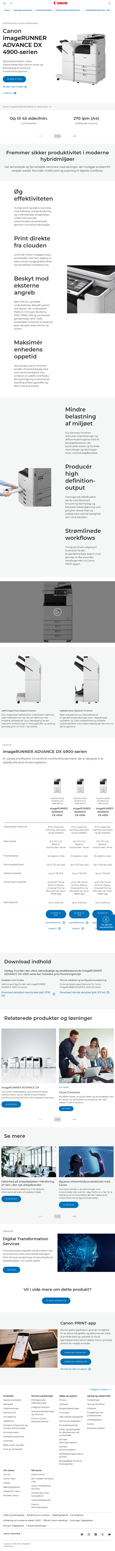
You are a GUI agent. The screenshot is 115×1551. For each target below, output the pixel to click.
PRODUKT (7, 745)
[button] (41, 136)
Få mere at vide (14, 79)
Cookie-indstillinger (36, 1526)
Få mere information (56, 1301)
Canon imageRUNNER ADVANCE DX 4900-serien (25, 107)
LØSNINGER (8, 1231)
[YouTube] (109, 1534)
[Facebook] (82, 1534)
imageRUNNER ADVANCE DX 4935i (82, 812)
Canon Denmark (12, 1533)
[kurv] (4, 3)
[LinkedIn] (96, 1534)
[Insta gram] (89, 1534)
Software (64, 1087)
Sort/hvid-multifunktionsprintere (20, 23)
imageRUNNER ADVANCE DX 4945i (59, 812)
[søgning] (11, 3)
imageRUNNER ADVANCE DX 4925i (105, 812)
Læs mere (66, 1109)
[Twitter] (102, 1534)
